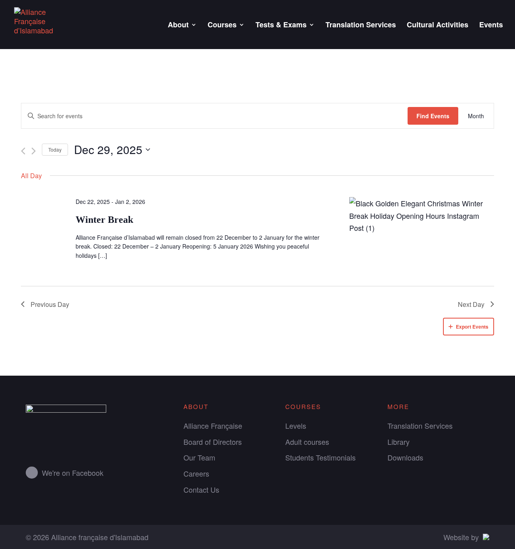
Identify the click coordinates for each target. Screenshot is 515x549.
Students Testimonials (320, 457)
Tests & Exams (281, 26)
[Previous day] (23, 151)
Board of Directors (212, 441)
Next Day (471, 304)
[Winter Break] (421, 215)
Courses (222, 26)
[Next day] (33, 151)
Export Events (472, 326)
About (178, 26)
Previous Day (50, 304)
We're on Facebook (72, 472)
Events (491, 26)
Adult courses (307, 441)
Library (398, 441)
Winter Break (104, 219)
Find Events (432, 116)
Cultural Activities (437, 26)
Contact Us (201, 489)
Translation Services (360, 26)
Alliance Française (212, 425)
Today (55, 149)
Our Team (199, 457)
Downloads (405, 457)
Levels (295, 425)
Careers (196, 473)
